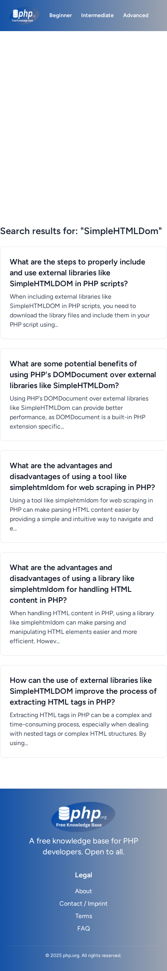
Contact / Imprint (83, 903)
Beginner (60, 15)
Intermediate (97, 15)
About (83, 891)
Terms (83, 916)
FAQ (83, 928)
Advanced (135, 15)
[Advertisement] (83, 137)
